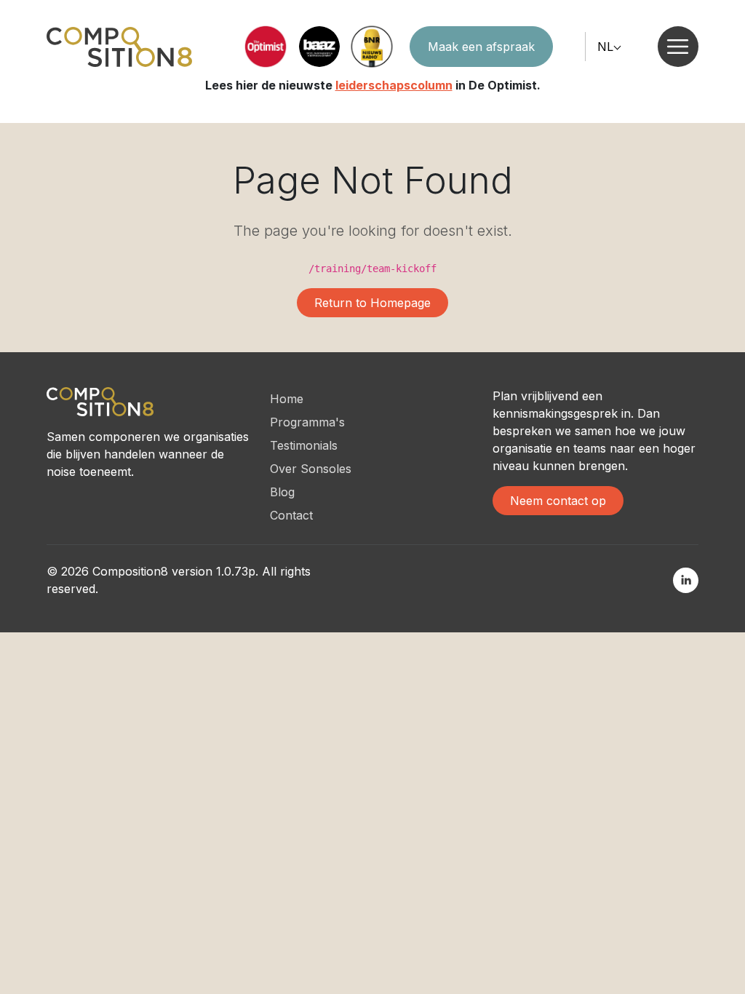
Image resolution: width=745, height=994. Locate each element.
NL (605, 46)
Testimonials (304, 445)
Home (286, 398)
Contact (291, 515)
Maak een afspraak (481, 46)
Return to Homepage (372, 302)
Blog (282, 492)
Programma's (307, 422)
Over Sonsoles (310, 468)
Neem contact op (558, 500)
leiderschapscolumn (394, 85)
